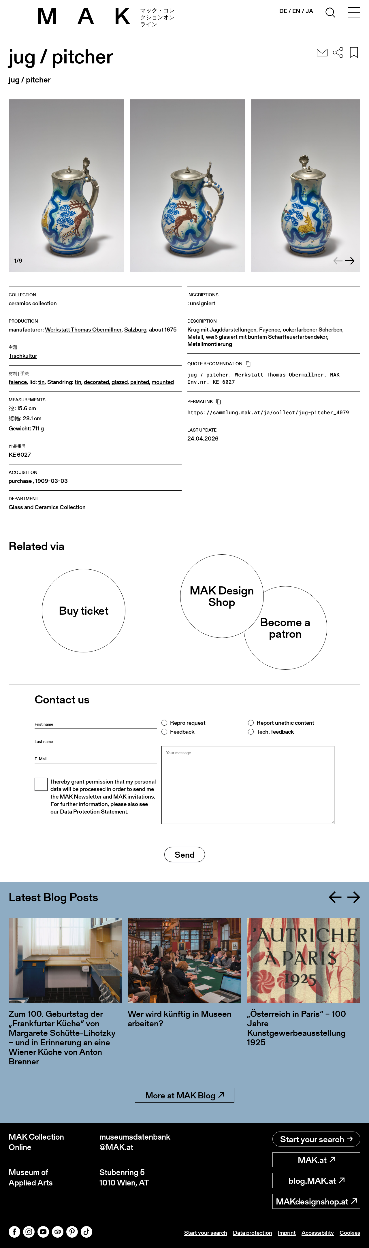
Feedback (182, 732)
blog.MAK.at (312, 1180)
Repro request (188, 723)
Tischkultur (23, 355)
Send (185, 854)
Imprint (287, 1233)
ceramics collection (33, 303)
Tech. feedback (275, 732)
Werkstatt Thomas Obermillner (83, 329)
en (296, 11)
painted (139, 382)
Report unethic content (285, 723)
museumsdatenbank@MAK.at (134, 1142)
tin (41, 382)
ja (309, 11)
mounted (163, 382)
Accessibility (318, 1233)
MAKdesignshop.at (312, 1201)
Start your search (312, 1139)
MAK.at (312, 1160)
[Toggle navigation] (354, 13)
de (283, 11)
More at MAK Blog (180, 1095)
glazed (120, 382)
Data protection (252, 1233)
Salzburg (135, 329)
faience (18, 382)
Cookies (350, 1233)
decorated (96, 382)
